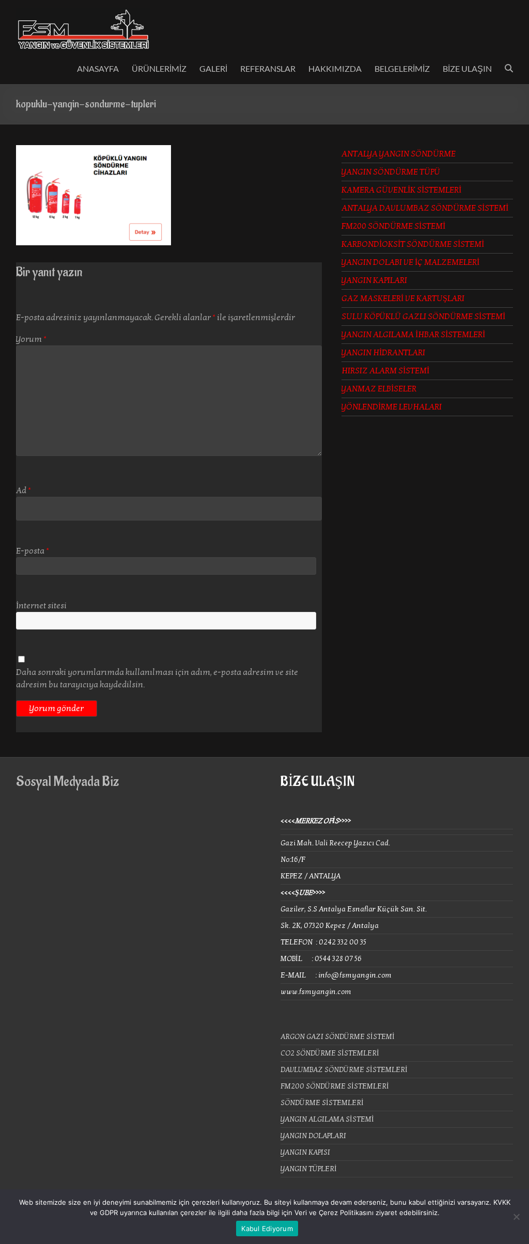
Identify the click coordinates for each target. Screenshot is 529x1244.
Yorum (31, 339)
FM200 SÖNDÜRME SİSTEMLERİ (335, 1086)
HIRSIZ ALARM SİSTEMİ (385, 371)
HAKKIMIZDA (335, 68)
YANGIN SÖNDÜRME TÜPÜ (390, 172)
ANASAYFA (98, 68)
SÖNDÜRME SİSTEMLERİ (322, 1102)
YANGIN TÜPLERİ (309, 1168)
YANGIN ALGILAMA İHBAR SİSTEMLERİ (413, 334)
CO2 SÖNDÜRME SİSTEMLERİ (330, 1053)
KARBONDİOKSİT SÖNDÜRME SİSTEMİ (412, 244)
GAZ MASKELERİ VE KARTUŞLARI (402, 298)
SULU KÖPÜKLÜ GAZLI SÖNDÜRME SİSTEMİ (423, 316)
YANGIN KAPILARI (374, 280)
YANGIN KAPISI (305, 1152)
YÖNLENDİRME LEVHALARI (391, 407)
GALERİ (213, 68)
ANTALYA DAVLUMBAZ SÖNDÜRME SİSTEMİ (424, 208)
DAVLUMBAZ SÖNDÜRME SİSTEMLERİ (344, 1069)
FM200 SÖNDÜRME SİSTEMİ (393, 226)
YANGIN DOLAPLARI (313, 1135)
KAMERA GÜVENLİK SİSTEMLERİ (401, 190)
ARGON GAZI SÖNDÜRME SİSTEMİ (338, 1036)
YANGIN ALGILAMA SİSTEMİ (327, 1119)
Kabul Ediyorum (267, 1228)
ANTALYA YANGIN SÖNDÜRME (398, 154)
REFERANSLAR (267, 68)
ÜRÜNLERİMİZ (159, 68)
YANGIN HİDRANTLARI (383, 353)
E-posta (32, 551)
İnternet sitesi (41, 606)
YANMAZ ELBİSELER (378, 389)
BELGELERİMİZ (402, 68)
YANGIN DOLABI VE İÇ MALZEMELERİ (410, 262)
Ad (23, 490)
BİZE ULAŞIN (467, 68)
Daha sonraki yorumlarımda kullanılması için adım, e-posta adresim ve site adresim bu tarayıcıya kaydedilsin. (157, 678)
